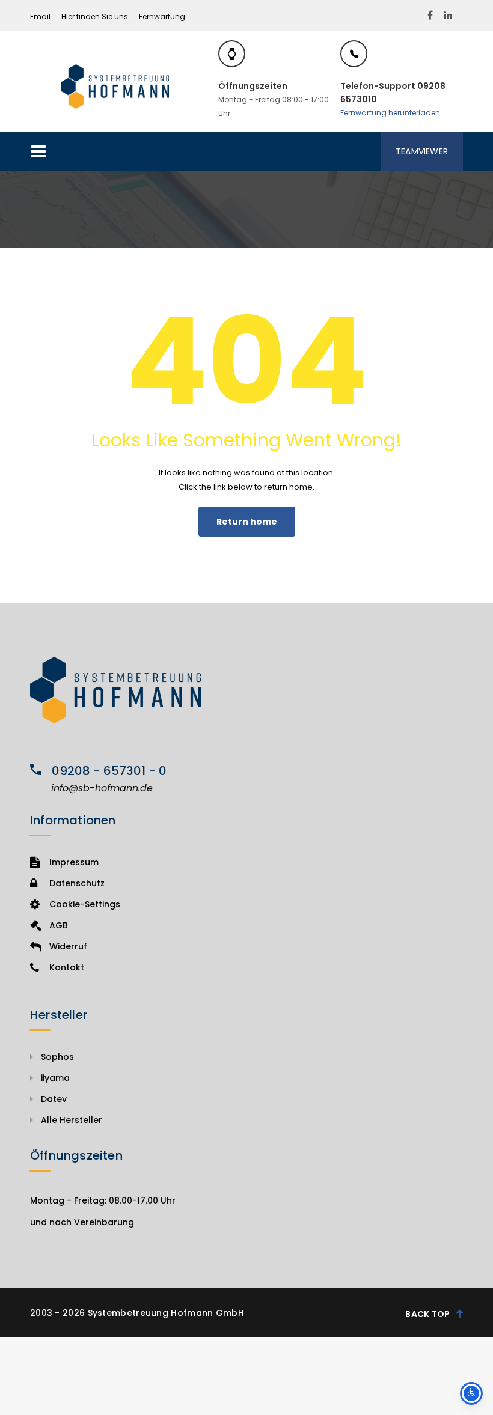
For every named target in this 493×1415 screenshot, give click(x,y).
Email (40, 16)
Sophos (57, 1057)
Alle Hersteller (71, 1120)
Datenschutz (77, 883)
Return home (246, 522)
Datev (54, 1099)
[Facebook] (430, 15)
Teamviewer (422, 151)
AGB (58, 925)
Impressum (74, 862)
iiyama (55, 1078)
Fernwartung (162, 16)
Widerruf (68, 946)
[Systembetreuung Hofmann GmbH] (115, 86)
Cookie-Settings (84, 904)
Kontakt (66, 967)
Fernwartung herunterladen (390, 113)
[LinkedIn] (448, 15)
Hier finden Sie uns (94, 16)
